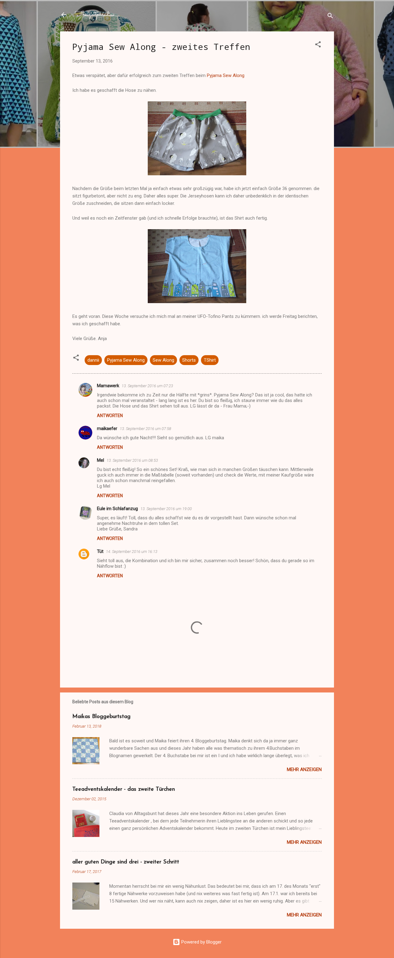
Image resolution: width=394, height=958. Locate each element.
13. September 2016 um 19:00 (166, 508)
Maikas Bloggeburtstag (101, 717)
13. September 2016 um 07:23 (147, 386)
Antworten (110, 415)
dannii (93, 360)
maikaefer (107, 428)
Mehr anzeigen (304, 769)
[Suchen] (330, 16)
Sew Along (163, 360)
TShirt (210, 360)
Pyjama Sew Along (225, 75)
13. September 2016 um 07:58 (145, 428)
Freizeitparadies (94, 14)
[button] (318, 45)
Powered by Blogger (201, 942)
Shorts (189, 360)
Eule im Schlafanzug (117, 508)
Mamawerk (108, 385)
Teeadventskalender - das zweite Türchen (123, 789)
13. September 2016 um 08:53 (132, 460)
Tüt (100, 551)
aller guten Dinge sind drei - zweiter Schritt (125, 862)
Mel (100, 460)
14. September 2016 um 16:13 (131, 551)
